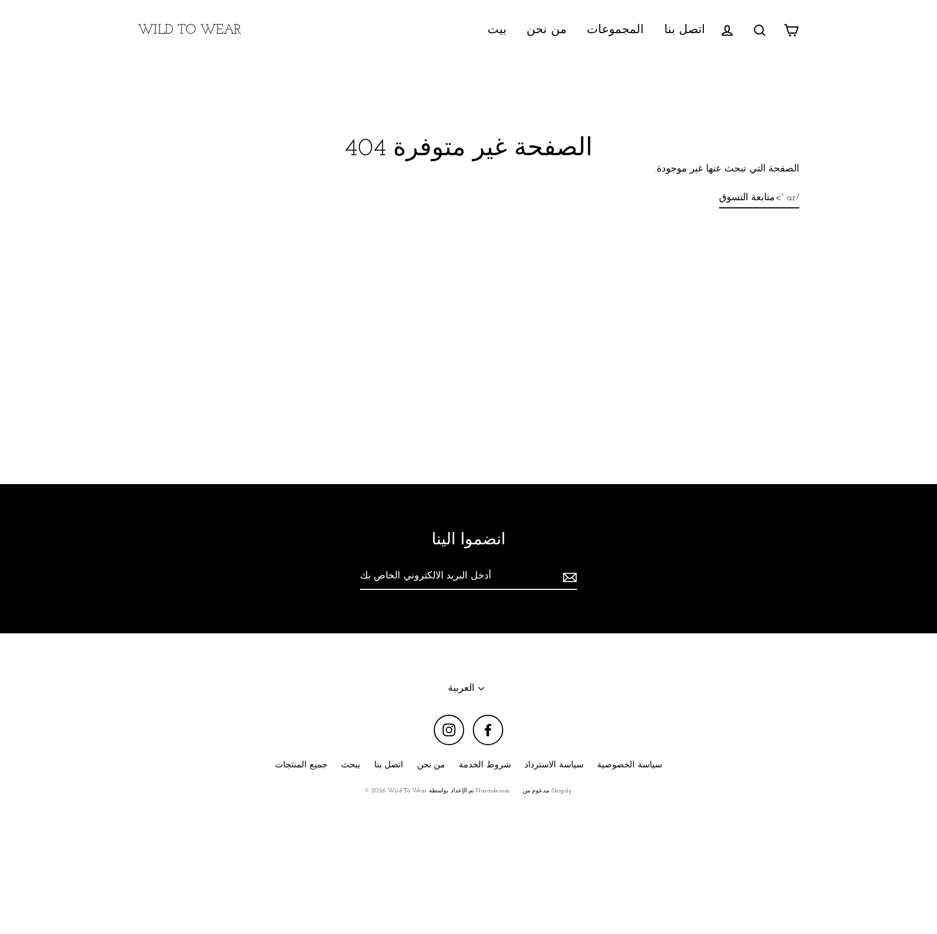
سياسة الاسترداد (553, 765)
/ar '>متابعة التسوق (759, 198)
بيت (496, 30)
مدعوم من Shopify (548, 791)
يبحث (350, 765)
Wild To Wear (189, 30)
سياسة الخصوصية (629, 765)
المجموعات (615, 30)
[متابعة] (568, 577)
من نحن (546, 30)
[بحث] (760, 30)
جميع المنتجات (301, 765)
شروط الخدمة (484, 765)
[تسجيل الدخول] (727, 30)
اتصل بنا (684, 30)
